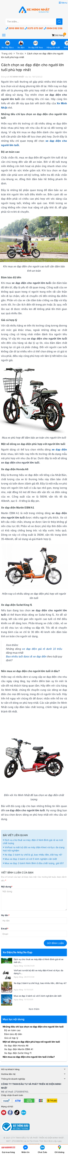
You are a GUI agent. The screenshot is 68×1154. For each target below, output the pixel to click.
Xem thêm (34, 1009)
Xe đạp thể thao (35, 47)
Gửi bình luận (55, 943)
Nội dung (6, 886)
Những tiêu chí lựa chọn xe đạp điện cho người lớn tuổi (33, 1026)
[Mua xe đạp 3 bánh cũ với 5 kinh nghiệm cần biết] (6, 1000)
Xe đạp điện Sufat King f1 (18, 1053)
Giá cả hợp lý (11, 1038)
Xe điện (21, 47)
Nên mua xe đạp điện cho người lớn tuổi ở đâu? (29, 1056)
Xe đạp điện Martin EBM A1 (18, 1049)
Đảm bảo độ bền (13, 1034)
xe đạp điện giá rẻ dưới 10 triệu (42, 649)
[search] (59, 21)
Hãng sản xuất (53, 47)
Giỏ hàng (59, 35)
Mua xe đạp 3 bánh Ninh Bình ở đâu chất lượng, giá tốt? (34, 863)
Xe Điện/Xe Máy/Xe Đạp (17, 952)
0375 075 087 (35, 28)
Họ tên (5, 915)
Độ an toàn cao (12, 1030)
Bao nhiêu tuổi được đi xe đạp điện (26, 656)
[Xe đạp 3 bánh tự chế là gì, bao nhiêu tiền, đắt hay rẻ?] (6, 987)
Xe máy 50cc (8, 47)
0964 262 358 (54, 28)
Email (5, 928)
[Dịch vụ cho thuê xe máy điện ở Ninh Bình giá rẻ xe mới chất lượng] (6, 960)
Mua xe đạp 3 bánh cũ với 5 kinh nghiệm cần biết (30, 859)
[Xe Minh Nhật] (34, 10)
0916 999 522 (16, 28)
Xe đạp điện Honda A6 (16, 1045)
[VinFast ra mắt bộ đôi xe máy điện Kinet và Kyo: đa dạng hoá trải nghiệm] (6, 974)
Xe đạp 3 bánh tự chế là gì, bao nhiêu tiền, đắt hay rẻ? (33, 854)
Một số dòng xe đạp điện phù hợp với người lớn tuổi (31, 1041)
